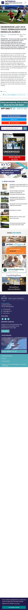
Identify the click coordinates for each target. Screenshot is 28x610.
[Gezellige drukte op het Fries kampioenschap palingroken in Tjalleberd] (4, 199)
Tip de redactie (15, 123)
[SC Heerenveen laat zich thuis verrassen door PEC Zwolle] (4, 225)
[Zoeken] (25, 128)
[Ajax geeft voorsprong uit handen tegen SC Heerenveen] (4, 206)
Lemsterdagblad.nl (10, 1)
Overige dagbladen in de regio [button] (9, 351)
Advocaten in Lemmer (15, 210)
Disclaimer (4, 358)
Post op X (15, 119)
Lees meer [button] (17, 603)
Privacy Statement (6, 361)
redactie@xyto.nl (7, 311)
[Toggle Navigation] (25, 2)
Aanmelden (5, 331)
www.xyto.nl (6, 313)
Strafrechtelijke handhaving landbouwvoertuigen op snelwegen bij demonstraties (17, 192)
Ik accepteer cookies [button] (14, 607)
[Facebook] (2, 319)
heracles (4, 91)
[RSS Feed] (8, 319)
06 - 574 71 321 (20, 108)
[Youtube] (5, 319)
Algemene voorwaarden (7, 356)
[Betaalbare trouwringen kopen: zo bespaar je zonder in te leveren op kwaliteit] (4, 187)
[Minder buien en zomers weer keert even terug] (4, 219)
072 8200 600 (6, 309)
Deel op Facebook (15, 116)
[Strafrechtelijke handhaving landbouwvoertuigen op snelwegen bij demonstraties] (4, 193)
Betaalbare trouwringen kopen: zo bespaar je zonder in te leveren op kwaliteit (19, 186)
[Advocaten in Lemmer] (4, 212)
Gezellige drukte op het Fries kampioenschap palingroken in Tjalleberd (18, 199)
